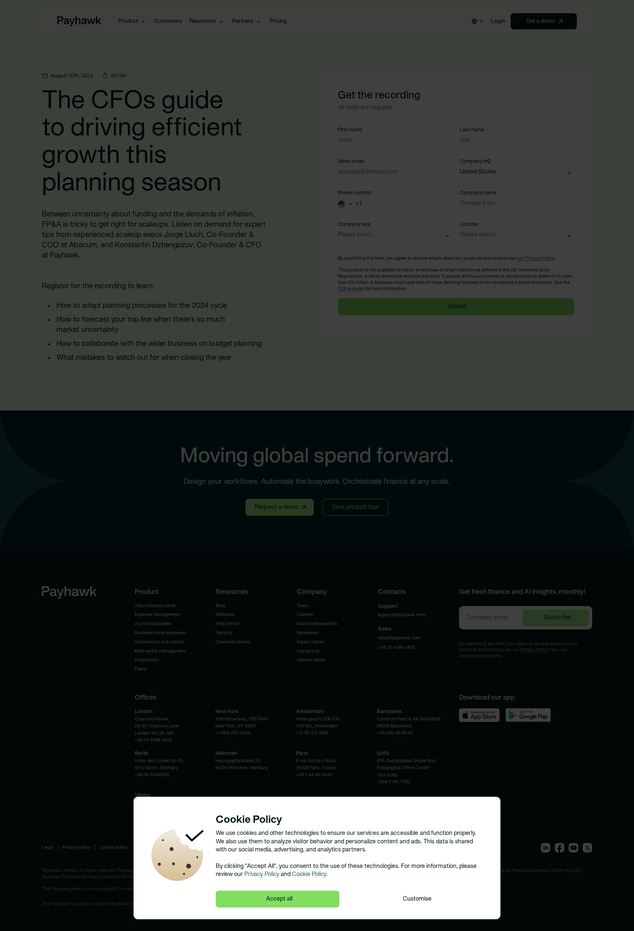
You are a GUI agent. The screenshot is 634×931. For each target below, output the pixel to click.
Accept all (279, 899)
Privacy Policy (261, 874)
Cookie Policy (309, 874)
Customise (417, 899)
